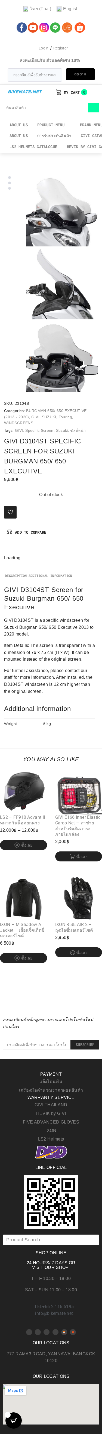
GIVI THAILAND (51, 1104)
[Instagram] (26, 548)
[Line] (55, 1332)
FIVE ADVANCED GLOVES (51, 1122)
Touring (65, 417)
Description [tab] (16, 576)
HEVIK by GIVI (51, 1113)
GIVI (35, 417)
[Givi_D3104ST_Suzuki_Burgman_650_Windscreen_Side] (62, 283)
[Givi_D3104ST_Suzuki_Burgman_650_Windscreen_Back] (62, 356)
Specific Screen (39, 430)
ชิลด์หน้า (78, 430)
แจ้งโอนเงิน (50, 1081)
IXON (50, 1130)
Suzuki (62, 430)
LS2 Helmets (51, 1139)
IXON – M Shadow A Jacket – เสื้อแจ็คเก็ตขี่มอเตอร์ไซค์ (22, 930)
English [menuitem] (71, 8)
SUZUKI (49, 417)
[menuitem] (37, 9)
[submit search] (93, 107)
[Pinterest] (17, 548)
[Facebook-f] (8, 548)
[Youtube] (38, 1332)
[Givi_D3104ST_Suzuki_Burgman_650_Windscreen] (62, 210)
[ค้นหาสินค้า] (45, 107)
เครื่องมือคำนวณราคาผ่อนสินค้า (51, 1090)
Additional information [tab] (50, 576)
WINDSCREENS (18, 423)
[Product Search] (51, 1240)
